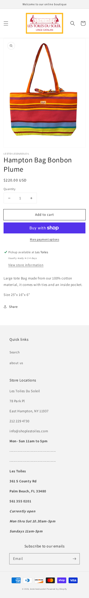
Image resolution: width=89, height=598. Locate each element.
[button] (6, 23)
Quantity (9, 189)
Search (14, 352)
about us (16, 363)
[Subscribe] (74, 558)
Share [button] (13, 306)
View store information (25, 265)
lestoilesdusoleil (38, 589)
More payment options (44, 239)
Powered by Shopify (57, 589)
